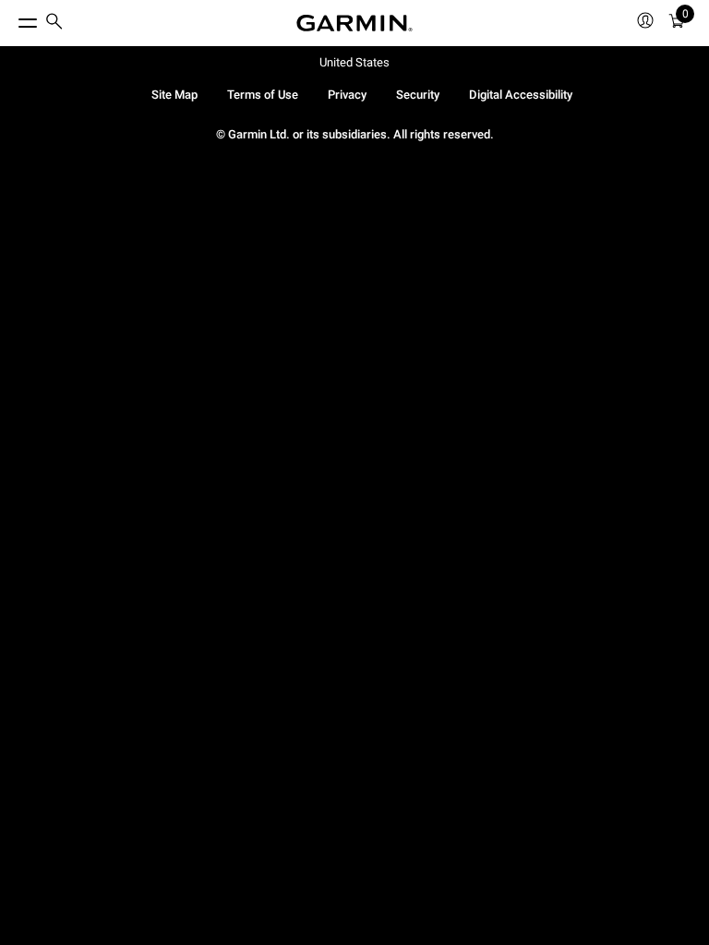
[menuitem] (54, 23)
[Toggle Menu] (11, 18)
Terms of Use (262, 95)
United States (354, 62)
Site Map (174, 95)
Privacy (347, 95)
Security (417, 95)
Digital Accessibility (520, 95)
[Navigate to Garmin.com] (354, 23)
